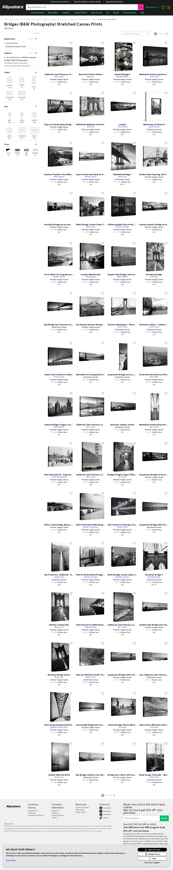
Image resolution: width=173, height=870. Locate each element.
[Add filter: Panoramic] (22, 93)
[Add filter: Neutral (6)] (35, 149)
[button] (59, 2)
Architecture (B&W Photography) (56, 19)
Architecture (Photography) (31, 19)
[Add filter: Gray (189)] (26, 149)
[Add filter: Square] (22, 80)
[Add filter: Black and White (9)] (8, 149)
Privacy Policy (11, 860)
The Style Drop (37, 13)
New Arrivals (96, 13)
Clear (31, 53)
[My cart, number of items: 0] (169, 7)
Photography (14, 19)
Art (5, 19)
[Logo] (13, 7)
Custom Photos (80, 13)
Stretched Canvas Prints (108, 19)
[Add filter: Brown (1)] (17, 149)
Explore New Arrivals (114, 2)
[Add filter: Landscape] (10, 93)
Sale (142, 13)
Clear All (37, 33)
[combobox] (82, 7)
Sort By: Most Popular (131, 34)
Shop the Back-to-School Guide (87, 2)
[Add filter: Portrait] (9, 80)
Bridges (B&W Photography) (79, 19)
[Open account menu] (157, 7)
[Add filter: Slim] (34, 80)
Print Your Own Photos (59, 2)
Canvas (94, 19)
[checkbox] (9, 117)
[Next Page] (166, 33)
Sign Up (164, 818)
